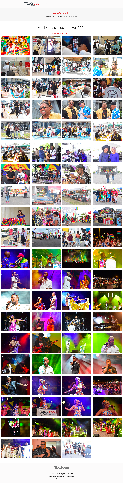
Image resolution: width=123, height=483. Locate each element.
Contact (88, 3)
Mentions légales (70, 476)
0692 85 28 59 (69, 475)
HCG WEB (50, 478)
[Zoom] (46, 46)
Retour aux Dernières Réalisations (53, 16)
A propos (52, 3)
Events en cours (61, 3)
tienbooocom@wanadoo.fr (59, 476)
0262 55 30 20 (59, 475)
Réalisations (71, 3)
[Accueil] (46, 4)
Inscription (80, 3)
